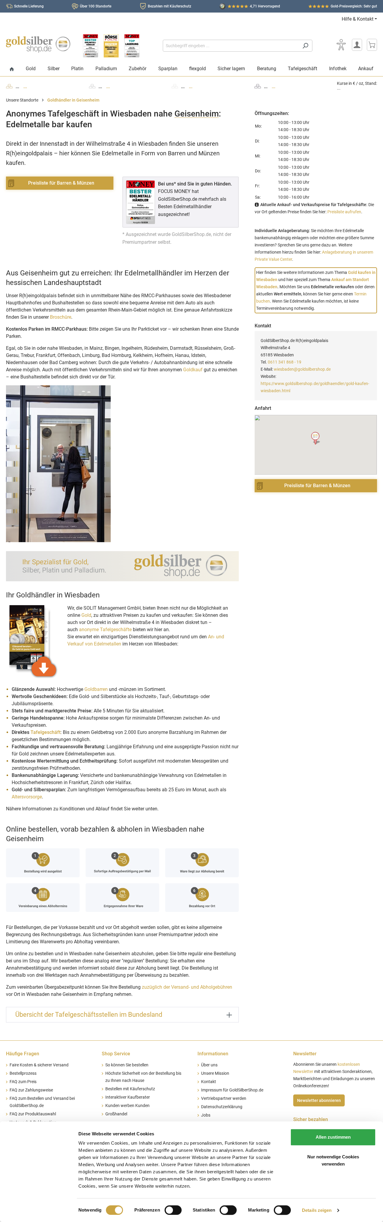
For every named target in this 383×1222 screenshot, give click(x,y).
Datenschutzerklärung (221, 1106)
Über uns (209, 1065)
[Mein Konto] (357, 45)
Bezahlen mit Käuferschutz (169, 6)
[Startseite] (12, 69)
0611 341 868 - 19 (284, 362)
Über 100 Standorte (95, 6)
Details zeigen (317, 1210)
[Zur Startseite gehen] (38, 44)
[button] (315, 438)
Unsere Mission (215, 1073)
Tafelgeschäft (45, 732)
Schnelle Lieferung (29, 6)
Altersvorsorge (27, 797)
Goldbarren (96, 689)
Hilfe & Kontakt (357, 19)
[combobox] (231, 46)
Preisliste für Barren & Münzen (61, 183)
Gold (86, 615)
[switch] (173, 1210)
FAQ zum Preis (23, 1081)
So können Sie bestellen (126, 1065)
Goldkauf (193, 369)
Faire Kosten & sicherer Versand (39, 1065)
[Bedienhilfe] (341, 45)
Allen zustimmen (333, 1137)
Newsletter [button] (305, 1054)
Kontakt (208, 1081)
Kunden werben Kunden (127, 1105)
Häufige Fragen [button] (22, 1054)
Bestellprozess (23, 1073)
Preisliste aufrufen (344, 211)
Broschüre (60, 317)
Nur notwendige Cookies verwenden (333, 1160)
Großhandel (116, 1114)
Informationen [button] (212, 1054)
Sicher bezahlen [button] (310, 1119)
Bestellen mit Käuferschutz (130, 1088)
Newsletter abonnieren (319, 1100)
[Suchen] (305, 46)
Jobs (205, 1115)
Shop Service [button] (116, 1054)
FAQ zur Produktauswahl (33, 1114)
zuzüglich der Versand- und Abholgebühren (187, 987)
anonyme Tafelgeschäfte (105, 629)
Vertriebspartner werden (223, 1098)
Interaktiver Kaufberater (127, 1097)
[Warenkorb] (372, 45)
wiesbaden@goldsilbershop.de (302, 369)
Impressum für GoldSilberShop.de (232, 1090)
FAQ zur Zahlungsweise (31, 1090)
